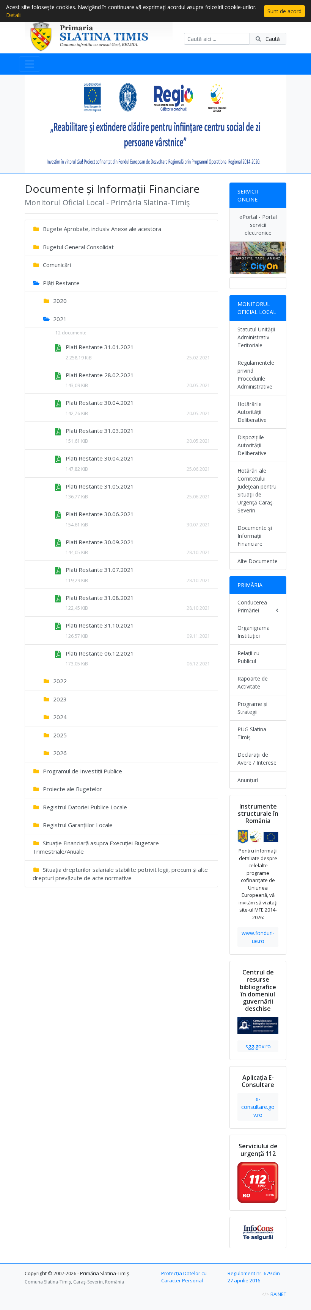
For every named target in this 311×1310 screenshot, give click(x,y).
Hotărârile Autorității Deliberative (252, 411)
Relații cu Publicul (248, 657)
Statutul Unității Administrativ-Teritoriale (256, 337)
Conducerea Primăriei (252, 606)
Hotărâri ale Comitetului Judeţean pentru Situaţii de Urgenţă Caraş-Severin (256, 490)
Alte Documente (257, 561)
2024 (59, 717)
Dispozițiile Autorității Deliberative (252, 445)
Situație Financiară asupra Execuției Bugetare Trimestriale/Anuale (96, 847)
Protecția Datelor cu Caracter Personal (184, 1277)
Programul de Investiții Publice (81, 771)
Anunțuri (247, 780)
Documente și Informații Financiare (254, 535)
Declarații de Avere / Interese (256, 758)
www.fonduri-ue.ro (258, 937)
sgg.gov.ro (258, 1046)
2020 (59, 300)
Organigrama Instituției (253, 631)
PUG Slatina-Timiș (252, 733)
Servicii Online (247, 195)
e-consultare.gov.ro (258, 1106)
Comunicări (56, 265)
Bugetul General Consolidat (77, 247)
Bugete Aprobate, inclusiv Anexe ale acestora (101, 229)
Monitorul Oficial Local (256, 307)
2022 (59, 681)
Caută (272, 38)
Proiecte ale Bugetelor (71, 789)
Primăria (249, 585)
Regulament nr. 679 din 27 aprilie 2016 (254, 1277)
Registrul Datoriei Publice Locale (84, 807)
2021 (59, 319)
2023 (59, 699)
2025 (59, 735)
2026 (59, 753)
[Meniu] (29, 64)
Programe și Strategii (252, 707)
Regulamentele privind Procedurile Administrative (255, 374)
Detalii (14, 15)
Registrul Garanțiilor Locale (77, 825)
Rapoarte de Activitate (252, 682)
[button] (44, 124)
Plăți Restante (60, 283)
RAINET (278, 1294)
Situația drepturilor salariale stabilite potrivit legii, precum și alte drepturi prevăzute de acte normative (120, 874)
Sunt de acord (284, 11)
